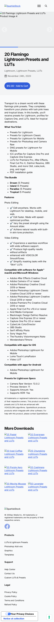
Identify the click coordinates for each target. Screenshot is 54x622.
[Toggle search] (46, 5)
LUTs (39, 70)
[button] (4, 29)
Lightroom (9, 70)
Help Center (9, 569)
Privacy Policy (10, 592)
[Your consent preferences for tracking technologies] (49, 617)
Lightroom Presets (25, 70)
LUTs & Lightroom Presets (16, 542)
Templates (9, 554)
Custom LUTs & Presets (15, 577)
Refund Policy (10, 604)
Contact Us (9, 573)
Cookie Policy (10, 596)
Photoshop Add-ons (13, 546)
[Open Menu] (39, 5)
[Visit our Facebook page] (7, 526)
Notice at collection (13, 618)
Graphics (8, 550)
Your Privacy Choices (22, 614)
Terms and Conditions (14, 600)
